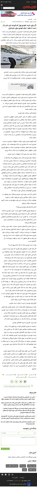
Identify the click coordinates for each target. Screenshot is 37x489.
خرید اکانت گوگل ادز (12, 466)
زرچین (24, 470)
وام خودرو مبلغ (21, 375)
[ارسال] (3, 22)
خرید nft (22, 466)
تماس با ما (33, 2)
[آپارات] (2, 474)
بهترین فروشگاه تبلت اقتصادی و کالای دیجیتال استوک (22, 457)
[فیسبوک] (25, 381)
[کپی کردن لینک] (31, 386)
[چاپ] (1, 22)
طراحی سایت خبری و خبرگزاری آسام (17, 484)
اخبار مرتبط (32, 392)
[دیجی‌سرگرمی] (29, 7)
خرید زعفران (32, 470)
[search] (2, 8)
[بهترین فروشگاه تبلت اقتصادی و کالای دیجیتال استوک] (30, 86)
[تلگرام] (20, 381)
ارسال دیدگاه (5, 449)
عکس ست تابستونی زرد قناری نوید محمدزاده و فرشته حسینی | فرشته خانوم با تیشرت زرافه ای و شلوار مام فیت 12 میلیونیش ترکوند (18, 398)
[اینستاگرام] (9, 474)
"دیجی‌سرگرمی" (17, 481)
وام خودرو (32, 375)
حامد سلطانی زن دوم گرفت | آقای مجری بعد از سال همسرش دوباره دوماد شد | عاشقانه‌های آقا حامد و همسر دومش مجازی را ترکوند (18, 404)
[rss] (12, 474)
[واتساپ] (12, 381)
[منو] (2, 5)
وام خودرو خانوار (20, 377)
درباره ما (28, 2)
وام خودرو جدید (10, 375)
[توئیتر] (16, 381)
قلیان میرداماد (31, 466)
